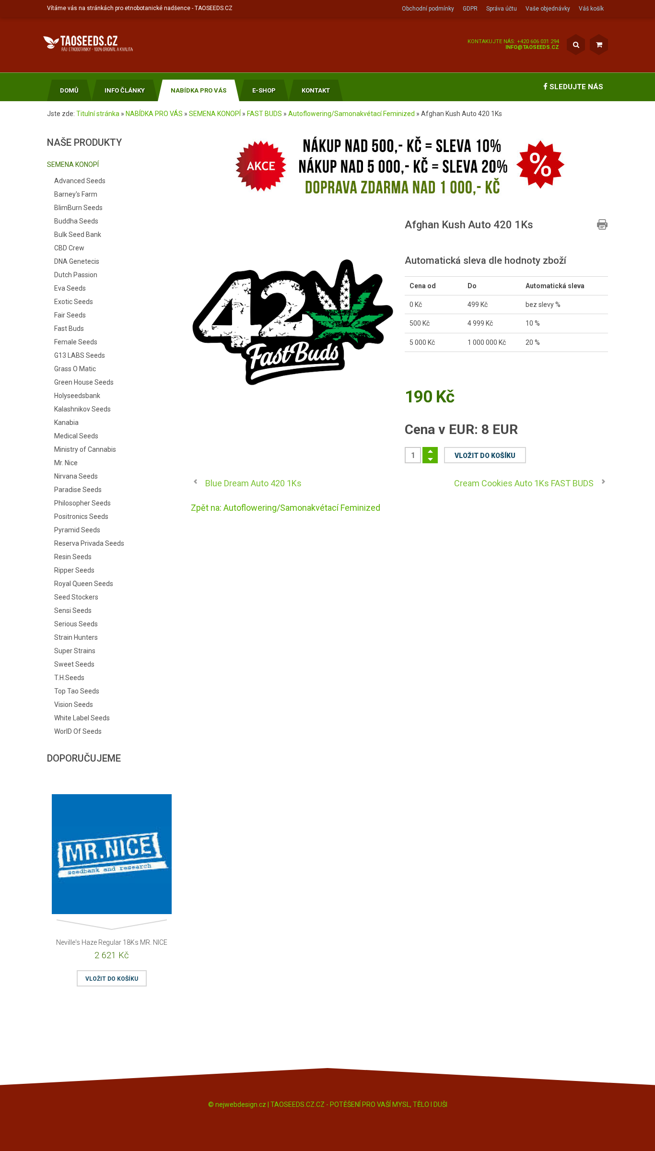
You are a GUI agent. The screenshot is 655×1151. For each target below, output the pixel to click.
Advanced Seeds (79, 181)
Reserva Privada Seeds (89, 543)
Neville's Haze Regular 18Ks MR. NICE (111, 942)
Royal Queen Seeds (83, 583)
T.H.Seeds (69, 677)
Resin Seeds (73, 557)
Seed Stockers (76, 597)
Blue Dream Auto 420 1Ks (253, 483)
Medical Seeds (76, 436)
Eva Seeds (70, 288)
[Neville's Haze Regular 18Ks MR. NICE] (112, 856)
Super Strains (74, 651)
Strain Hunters (76, 637)
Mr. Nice (66, 463)
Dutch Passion (75, 275)
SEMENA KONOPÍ (215, 113)
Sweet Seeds (74, 664)
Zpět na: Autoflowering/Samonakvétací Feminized (285, 508)
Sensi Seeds (73, 610)
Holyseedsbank (77, 395)
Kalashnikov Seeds (82, 409)
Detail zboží (52, 838)
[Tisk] (602, 224)
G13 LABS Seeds (79, 355)
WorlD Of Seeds (78, 731)
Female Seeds (75, 342)
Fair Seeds (70, 315)
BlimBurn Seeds (78, 207)
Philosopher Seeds (82, 503)
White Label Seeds (82, 718)
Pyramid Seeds (77, 530)
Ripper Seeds (74, 570)
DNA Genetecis (76, 261)
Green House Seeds (84, 382)
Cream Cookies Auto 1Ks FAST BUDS (524, 483)
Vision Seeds (73, 704)
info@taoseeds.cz (532, 47)
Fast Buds (69, 328)
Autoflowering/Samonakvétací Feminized (351, 113)
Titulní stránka (97, 113)
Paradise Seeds (78, 489)
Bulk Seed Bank (77, 234)
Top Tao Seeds (76, 691)
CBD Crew (69, 248)
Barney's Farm (75, 194)
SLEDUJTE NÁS (575, 86)
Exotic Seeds (73, 301)
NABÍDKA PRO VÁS (154, 113)
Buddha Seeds (76, 221)
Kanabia (66, 422)
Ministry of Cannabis (85, 449)
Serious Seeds (76, 624)
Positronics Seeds (81, 516)
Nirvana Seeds (76, 476)
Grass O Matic (75, 369)
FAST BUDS (264, 113)
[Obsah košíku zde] (599, 44)
